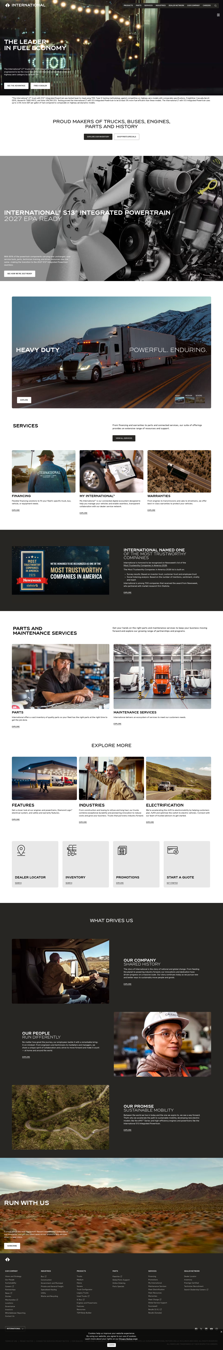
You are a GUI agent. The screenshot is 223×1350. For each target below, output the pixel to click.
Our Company (193, 5)
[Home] (7, 1259)
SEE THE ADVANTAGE (16, 86)
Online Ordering (119, 1283)
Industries (161, 5)
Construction (46, 1280)
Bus (42, 1276)
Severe (80, 1286)
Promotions (153, 1280)
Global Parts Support (121, 1280)
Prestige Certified (191, 1283)
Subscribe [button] (12, 1246)
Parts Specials (118, 1286)
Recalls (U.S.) (153, 1309)
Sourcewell (152, 1306)
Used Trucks (82, 1296)
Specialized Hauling (49, 1290)
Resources (81, 1309)
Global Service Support (157, 1303)
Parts (138, 5)
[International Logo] (25, 5)
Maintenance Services (157, 1286)
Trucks (79, 1276)
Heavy (79, 1283)
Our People (9, 1280)
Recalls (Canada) (155, 1313)
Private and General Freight (52, 1286)
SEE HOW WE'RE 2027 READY (19, 274)
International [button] (14, 1329)
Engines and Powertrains (87, 1303)
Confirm (111, 1345)
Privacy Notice (126, 1339)
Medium (80, 1280)
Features (80, 1306)
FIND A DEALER (40, 86)
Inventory (188, 1280)
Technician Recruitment (194, 1286)
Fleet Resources (155, 1293)
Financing (152, 1276)
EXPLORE (24, 400)
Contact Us (9, 1316)
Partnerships (10, 1290)
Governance (10, 1306)
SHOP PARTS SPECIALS (126, 137)
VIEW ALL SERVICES (124, 438)
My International (155, 1283)
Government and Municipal (52, 1283)
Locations (9, 1303)
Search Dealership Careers (195, 1290)
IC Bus (79, 1300)
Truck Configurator (84, 1289)
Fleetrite (116, 1276)
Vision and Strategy (13, 1276)
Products (128, 5)
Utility (43, 1293)
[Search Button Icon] (215, 5)
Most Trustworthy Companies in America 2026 (145, 566)
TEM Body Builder (84, 1313)
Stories (8, 1296)
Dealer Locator (190, 1276)
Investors (9, 1310)
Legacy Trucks (83, 1293)
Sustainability (10, 1283)
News (7, 1293)
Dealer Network (176, 5)
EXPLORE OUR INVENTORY (98, 137)
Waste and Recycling (49, 1296)
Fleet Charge (153, 1300)
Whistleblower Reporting (15, 1313)
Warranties (152, 1296)
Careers (207, 5)
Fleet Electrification (156, 1289)
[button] (218, 15)
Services (148, 5)
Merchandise (10, 1300)
